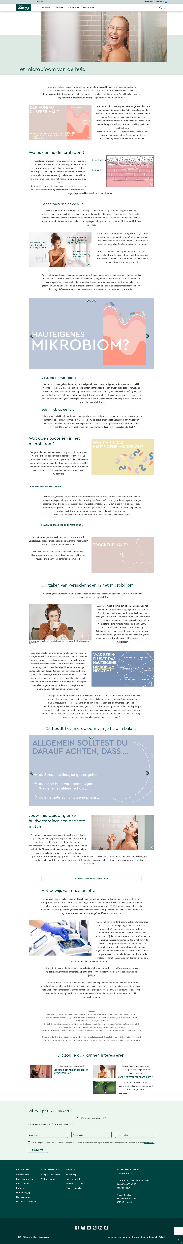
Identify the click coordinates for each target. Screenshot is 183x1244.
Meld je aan (37, 1150)
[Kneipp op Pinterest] (95, 1227)
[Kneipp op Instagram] (83, 1227)
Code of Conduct (149, 1237)
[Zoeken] (160, 7)
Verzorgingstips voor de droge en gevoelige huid (71, 1071)
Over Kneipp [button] (88, 7)
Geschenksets (22, 1174)
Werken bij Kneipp (74, 1183)
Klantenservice (148, 2)
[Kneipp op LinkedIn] (100, 1227)
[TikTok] (106, 1227)
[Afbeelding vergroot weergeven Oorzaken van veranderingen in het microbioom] (151, 684)
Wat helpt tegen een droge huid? (134, 1077)
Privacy (135, 1237)
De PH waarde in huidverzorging (45, 486)
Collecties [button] (59, 7)
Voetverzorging (23, 1192)
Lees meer (123, 1093)
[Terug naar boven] (179, 1240)
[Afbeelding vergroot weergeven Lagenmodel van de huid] (88, 137)
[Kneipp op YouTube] (89, 1227)
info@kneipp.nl (123, 1187)
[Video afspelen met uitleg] (122, 456)
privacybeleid (149, 1143)
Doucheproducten (24, 1179)
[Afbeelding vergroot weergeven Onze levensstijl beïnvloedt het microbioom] (88, 637)
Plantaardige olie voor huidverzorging (61, 525)
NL (164, 2)
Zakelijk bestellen (74, 1188)
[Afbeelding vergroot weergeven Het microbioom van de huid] (151, 184)
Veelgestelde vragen (50, 1174)
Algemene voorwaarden (119, 1237)
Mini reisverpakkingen (26, 1201)
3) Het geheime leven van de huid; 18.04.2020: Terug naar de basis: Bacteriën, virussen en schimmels (91, 1027)
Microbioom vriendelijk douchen (91, 878)
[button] (165, 7)
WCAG (162, 1237)
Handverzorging (23, 1197)
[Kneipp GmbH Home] (23, 7)
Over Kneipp (72, 1174)
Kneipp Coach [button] (73, 7)
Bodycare (20, 1188)
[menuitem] (46, 7)
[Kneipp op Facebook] (77, 1227)
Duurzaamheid (73, 1179)
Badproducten (23, 1183)
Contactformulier (125, 1173)
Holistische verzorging (40, 2)
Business (159, 2)
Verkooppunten (48, 1179)
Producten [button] (46, 7)
